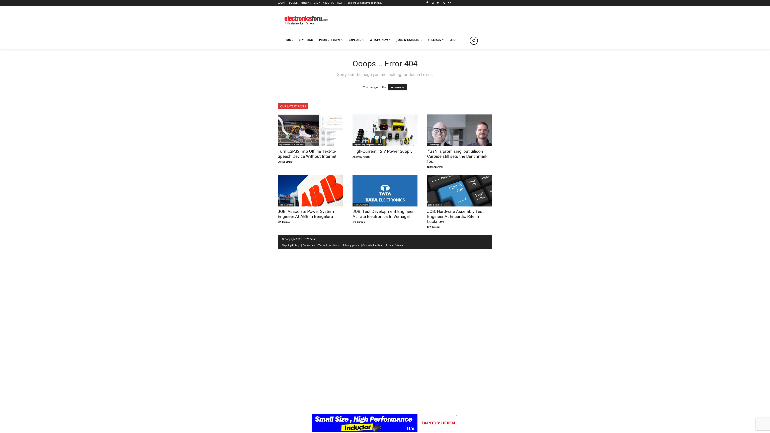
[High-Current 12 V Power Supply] (385, 130)
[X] (444, 3)
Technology (433, 144)
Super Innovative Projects (291, 144)
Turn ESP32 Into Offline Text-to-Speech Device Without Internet (307, 154)
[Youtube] (449, 3)
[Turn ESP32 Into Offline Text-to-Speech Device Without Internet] (310, 130)
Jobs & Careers (286, 204)
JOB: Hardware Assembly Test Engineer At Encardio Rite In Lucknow (455, 216)
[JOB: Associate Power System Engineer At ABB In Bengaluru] (310, 191)
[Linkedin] (438, 3)
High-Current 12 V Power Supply (382, 151)
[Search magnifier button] (474, 41)
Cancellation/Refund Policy (377, 245)
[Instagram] (432, 3)
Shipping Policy (290, 245)
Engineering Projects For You (368, 144)
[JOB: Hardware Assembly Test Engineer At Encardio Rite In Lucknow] (459, 191)
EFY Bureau (284, 221)
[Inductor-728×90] (385, 431)
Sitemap (399, 245)
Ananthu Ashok (361, 156)
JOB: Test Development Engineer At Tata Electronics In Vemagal (383, 214)
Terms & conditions (328, 245)
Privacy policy (351, 245)
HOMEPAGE (397, 87)
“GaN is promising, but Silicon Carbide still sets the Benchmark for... (457, 156)
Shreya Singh (285, 161)
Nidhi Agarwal (435, 166)
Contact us (309, 245)
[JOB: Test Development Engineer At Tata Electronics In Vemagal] (385, 191)
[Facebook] (427, 3)
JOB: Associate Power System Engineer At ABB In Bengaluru (306, 214)
